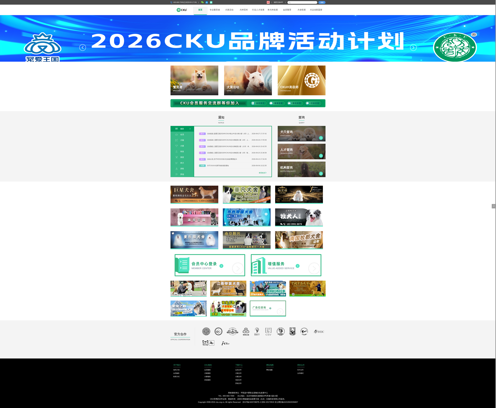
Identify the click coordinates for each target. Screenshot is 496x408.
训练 (182, 169)
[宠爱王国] (246, 332)
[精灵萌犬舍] (299, 186)
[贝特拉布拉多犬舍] (268, 281)
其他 (182, 174)
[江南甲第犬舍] (228, 281)
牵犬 (182, 163)
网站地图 (269, 370)
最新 (182, 129)
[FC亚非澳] (218, 332)
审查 (182, 151)
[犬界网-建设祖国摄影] (208, 344)
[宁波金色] (307, 281)
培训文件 (238, 380)
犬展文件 (238, 376)
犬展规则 (207, 376)
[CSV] (269, 332)
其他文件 (238, 383)
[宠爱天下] (257, 332)
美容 (182, 157)
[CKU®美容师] (302, 80)
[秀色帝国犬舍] (247, 209)
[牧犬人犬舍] (299, 209)
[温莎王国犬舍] (194, 209)
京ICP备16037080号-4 (251, 402)
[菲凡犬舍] (247, 186)
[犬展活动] (248, 80)
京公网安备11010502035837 (286, 402)
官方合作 (300, 370)
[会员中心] (210, 255)
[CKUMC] (304, 332)
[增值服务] (286, 255)
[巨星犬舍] (194, 186)
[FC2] (225, 344)
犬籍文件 (238, 373)
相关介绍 (176, 370)
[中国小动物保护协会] (232, 332)
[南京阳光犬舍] (247, 232)
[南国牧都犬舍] (299, 232)
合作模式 (300, 373)
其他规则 (207, 380)
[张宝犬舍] (228, 301)
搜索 (322, 2)
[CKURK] (281, 332)
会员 (182, 134)
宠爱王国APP (278, 2)
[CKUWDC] (318, 332)
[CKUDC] (292, 332)
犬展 (182, 146)
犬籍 (182, 140)
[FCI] (206, 332)
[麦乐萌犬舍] (194, 232)
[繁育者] (194, 80)
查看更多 (262, 173)
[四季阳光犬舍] (189, 281)
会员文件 (238, 370)
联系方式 (176, 376)
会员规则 (207, 370)
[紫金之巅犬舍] (189, 301)
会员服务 (176, 373)
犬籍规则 (207, 373)
